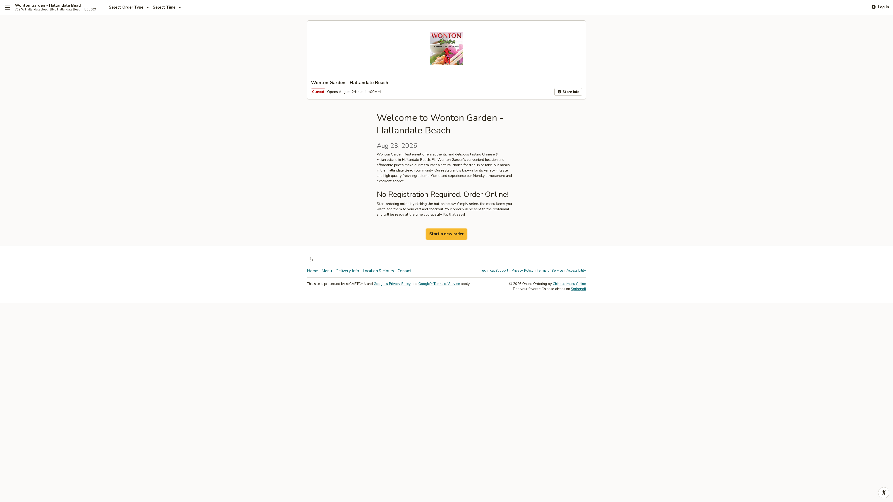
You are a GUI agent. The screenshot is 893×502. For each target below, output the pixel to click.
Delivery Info (347, 271)
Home (312, 271)
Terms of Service (550, 270)
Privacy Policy (522, 270)
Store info (570, 91)
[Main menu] (7, 7)
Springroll (578, 289)
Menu (327, 271)
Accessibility (576, 270)
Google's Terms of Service (439, 283)
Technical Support (494, 270)
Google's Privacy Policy (392, 283)
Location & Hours (378, 271)
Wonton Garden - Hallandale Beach (49, 5)
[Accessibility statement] (883, 492)
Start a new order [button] (446, 234)
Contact (404, 271)
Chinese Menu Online (569, 283)
